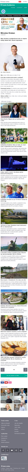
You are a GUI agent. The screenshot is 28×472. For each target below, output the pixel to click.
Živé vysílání (4, 436)
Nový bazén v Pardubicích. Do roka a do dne (13, 280)
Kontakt (16, 431)
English (23, 468)
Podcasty (3, 440)
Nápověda (17, 425)
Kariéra (16, 429)
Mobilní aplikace (5, 442)
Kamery (25, 7)
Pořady (10, 15)
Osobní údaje (9, 468)
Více (24, 15)
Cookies (3, 468)
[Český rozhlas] (5, 1)
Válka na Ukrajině (5, 423)
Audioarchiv (19, 7)
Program (13, 7)
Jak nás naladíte (19, 423)
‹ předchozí (2, 370)
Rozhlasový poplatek (20, 433)
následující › (25, 370)
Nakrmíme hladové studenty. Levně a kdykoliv (14, 331)
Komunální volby (5, 425)
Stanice (3, 427)
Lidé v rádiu (17, 427)
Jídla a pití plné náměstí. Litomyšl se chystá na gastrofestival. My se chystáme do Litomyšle (13, 359)
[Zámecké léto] (14, 23)
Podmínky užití (17, 468)
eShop (2, 429)
